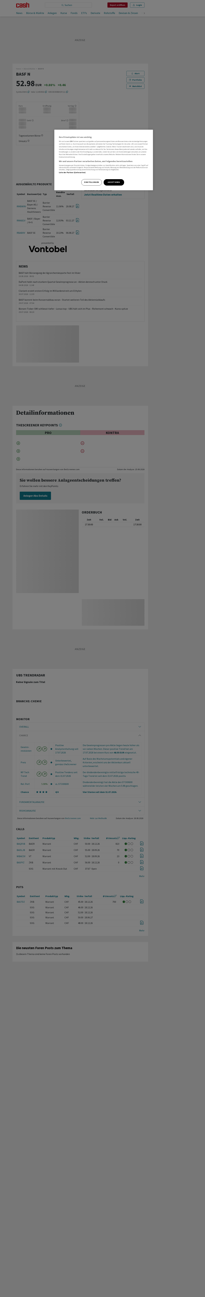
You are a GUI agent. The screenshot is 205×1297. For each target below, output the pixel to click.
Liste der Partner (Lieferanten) (72, 173)
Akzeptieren (114, 182)
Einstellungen (91, 182)
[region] (103, 160)
